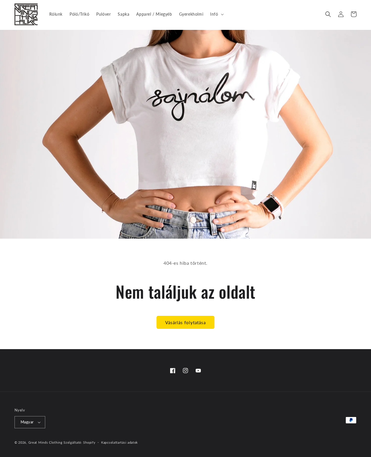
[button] (216, 14)
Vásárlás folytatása (185, 322)
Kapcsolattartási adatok (119, 442)
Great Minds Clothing (45, 442)
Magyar (27, 422)
